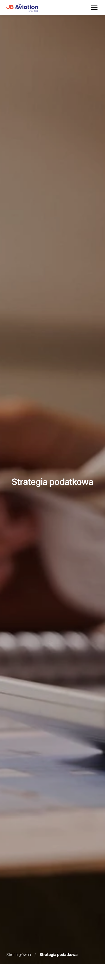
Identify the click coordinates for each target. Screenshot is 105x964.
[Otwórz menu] (94, 7)
